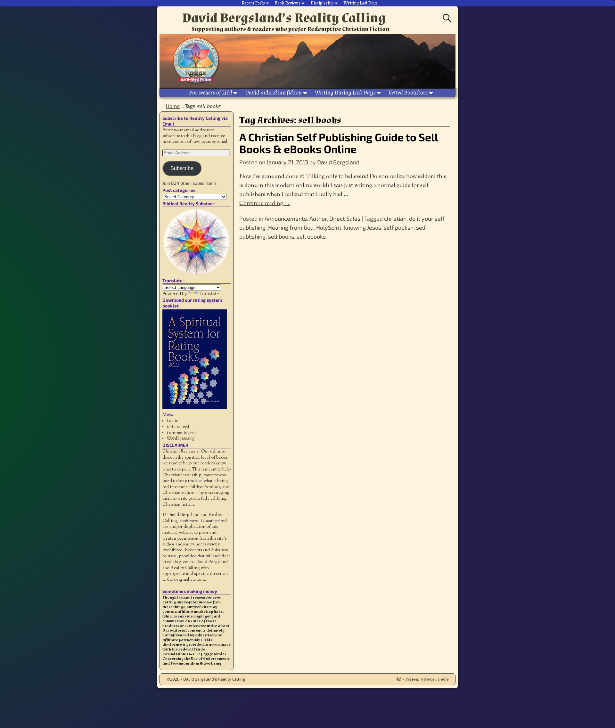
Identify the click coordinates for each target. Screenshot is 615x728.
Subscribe (181, 168)
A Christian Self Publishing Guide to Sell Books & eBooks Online (338, 142)
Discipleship (322, 3)
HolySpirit (328, 227)
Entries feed (178, 426)
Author (318, 218)
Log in (172, 421)
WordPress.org (180, 438)
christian (395, 218)
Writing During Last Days (345, 92)
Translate (209, 293)
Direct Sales (344, 218)
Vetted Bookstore (408, 92)
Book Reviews (287, 3)
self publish (399, 227)
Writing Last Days (361, 3)
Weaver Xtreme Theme (426, 679)
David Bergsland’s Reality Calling (284, 18)
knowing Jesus (362, 227)
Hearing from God (291, 227)
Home (173, 106)
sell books (281, 236)
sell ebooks (311, 236)
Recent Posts (253, 3)
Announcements (286, 218)
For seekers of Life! (210, 92)
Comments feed (181, 433)
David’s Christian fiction (273, 92)
